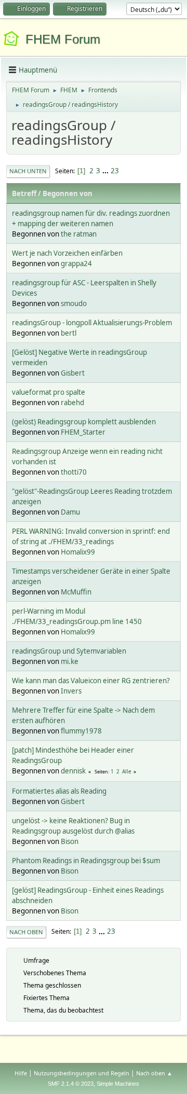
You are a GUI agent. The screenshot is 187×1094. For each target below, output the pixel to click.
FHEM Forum (62, 39)
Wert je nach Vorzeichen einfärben (67, 253)
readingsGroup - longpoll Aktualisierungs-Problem (92, 322)
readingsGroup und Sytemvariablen (69, 651)
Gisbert (73, 373)
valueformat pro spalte (48, 392)
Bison (69, 841)
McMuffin (76, 592)
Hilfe (21, 1073)
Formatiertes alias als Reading (59, 791)
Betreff (24, 193)
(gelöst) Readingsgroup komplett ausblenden (84, 421)
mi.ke (69, 661)
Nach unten (28, 171)
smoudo (74, 303)
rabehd (72, 402)
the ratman (79, 234)
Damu (70, 512)
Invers (71, 691)
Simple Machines (118, 1084)
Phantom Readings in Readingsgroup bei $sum (86, 860)
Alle (126, 771)
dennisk (73, 771)
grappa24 (76, 263)
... (106, 170)
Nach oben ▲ (154, 1073)
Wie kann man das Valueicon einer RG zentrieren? (91, 680)
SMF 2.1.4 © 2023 (71, 1084)
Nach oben (26, 932)
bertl (68, 333)
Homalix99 (78, 552)
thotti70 (74, 472)
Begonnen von (67, 193)
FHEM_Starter (83, 432)
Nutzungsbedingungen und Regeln (81, 1073)
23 (115, 170)
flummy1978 (81, 731)
